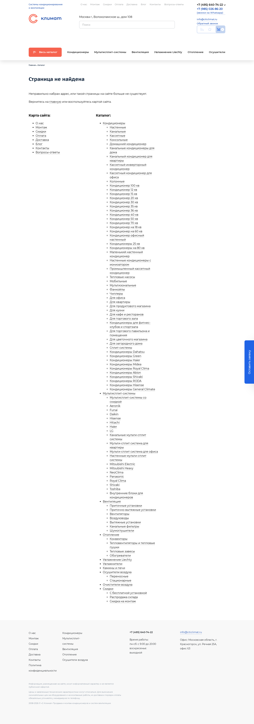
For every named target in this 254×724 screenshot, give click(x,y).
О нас (40, 123)
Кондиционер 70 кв (124, 223)
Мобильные (118, 281)
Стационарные (120, 580)
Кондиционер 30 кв (124, 202)
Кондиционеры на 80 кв (127, 248)
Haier (113, 426)
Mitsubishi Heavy (121, 468)
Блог (39, 144)
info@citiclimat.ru (207, 19)
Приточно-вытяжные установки (133, 509)
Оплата (41, 135)
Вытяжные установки (125, 522)
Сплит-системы (121, 347)
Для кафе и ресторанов (127, 314)
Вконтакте (207, 38)
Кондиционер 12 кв (123, 189)
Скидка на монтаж (123, 601)
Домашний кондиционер (128, 144)
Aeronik (115, 406)
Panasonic (117, 476)
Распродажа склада (124, 597)
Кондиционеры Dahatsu (127, 352)
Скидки (41, 131)
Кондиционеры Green (125, 356)
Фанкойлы (117, 289)
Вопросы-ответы (48, 152)
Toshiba (115, 489)
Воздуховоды (119, 518)
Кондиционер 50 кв (124, 218)
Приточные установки (126, 505)
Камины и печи (114, 568)
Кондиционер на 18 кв (126, 227)
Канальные (118, 131)
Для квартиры (120, 302)
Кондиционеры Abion (125, 372)
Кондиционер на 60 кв (126, 231)
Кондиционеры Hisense (127, 385)
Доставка (42, 140)
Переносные (119, 576)
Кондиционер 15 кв (123, 194)
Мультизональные (123, 285)
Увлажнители (112, 564)
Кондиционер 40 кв (124, 214)
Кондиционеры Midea (125, 364)
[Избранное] (209, 29)
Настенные (118, 127)
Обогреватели (120, 555)
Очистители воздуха (117, 584)
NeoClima (116, 472)
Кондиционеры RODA (125, 381)
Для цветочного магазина (128, 339)
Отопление (111, 534)
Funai (113, 410)
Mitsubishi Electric (122, 464)
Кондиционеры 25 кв (125, 243)
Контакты (42, 148)
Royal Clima (118, 480)
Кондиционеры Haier (125, 360)
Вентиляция (112, 501)
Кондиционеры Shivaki (126, 376)
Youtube (199, 37)
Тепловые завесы (122, 551)
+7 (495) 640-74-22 (141, 632)
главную (55, 101)
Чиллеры (116, 293)
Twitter (223, 37)
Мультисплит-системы (119, 393)
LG (111, 430)
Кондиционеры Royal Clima (129, 368)
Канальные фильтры (124, 526)
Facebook (216, 37)
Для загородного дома (126, 343)
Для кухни (117, 310)
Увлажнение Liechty (117, 559)
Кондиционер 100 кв (124, 185)
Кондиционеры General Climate (132, 389)
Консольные (119, 140)
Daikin (114, 414)
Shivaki (115, 485)
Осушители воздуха (117, 572)
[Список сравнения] (202, 29)
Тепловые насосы (122, 277)
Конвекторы (119, 539)
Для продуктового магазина (130, 306)
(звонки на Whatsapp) (210, 10)
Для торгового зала (124, 318)
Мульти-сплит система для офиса (134, 451)
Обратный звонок (207, 23)
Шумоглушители (122, 530)
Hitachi (115, 422)
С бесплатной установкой (128, 593)
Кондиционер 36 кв (124, 210)
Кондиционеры (114, 123)
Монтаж (41, 127)
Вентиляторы (119, 514)
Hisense (115, 418)
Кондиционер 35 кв (124, 206)
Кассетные (117, 135)
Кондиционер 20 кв (124, 198)
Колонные (117, 181)
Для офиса (117, 297)
